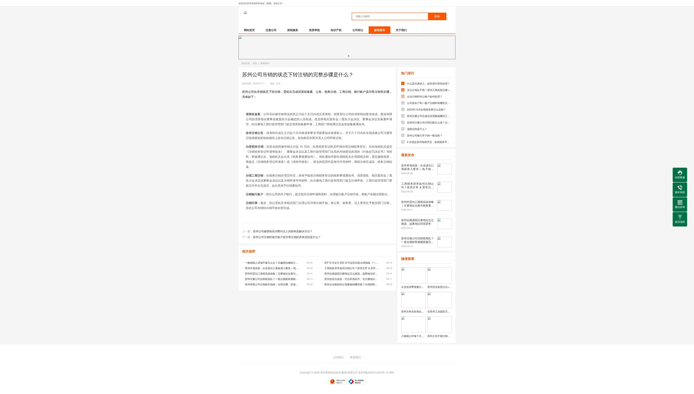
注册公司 (271, 30)
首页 (255, 63)
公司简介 (338, 357)
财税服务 (292, 30)
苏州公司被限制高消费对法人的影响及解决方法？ (283, 231)
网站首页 (249, 30)
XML (391, 372)
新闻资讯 (379, 30)
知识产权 (336, 30)
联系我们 (355, 357)
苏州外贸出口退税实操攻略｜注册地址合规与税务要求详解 (272, 273)
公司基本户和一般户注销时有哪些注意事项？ (429, 103)
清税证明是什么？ (417, 128)
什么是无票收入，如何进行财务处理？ (428, 83)
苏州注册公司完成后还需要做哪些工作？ (429, 115)
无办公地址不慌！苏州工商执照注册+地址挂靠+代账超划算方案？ (429, 90)
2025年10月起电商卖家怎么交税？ (426, 109)
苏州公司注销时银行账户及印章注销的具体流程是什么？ (287, 237)
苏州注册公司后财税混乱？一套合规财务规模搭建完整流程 (272, 279)
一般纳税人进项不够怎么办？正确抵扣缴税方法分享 (272, 262)
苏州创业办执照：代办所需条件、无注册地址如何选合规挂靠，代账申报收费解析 (352, 279)
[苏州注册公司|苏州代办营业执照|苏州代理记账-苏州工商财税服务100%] (245, 10)
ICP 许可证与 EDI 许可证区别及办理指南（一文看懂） (352, 262)
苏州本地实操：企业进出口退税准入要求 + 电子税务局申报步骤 (272, 268)
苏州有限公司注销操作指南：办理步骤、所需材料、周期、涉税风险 (272, 284)
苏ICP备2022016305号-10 (373, 372)
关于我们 (401, 30)
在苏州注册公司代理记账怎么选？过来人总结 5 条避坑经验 (429, 122)
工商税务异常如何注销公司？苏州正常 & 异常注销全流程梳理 (352, 268)
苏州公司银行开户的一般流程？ (424, 135)
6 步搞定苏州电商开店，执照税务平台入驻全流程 (429, 141)
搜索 (437, 16)
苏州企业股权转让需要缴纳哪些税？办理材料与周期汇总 (352, 284)
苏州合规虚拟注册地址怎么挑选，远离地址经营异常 (352, 273)
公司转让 (357, 30)
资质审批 (314, 30)
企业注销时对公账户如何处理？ (424, 96)
